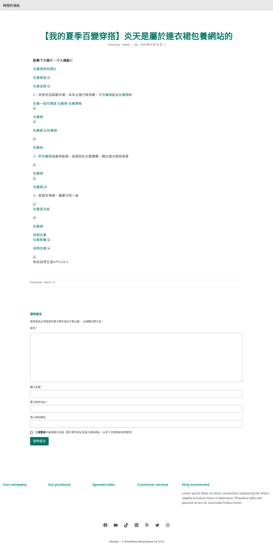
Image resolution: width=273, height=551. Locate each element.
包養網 (107, 95)
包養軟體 (39, 240)
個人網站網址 (38, 417)
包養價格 (75, 103)
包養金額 (39, 86)
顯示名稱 (36, 387)
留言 (33, 328)
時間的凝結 (11, 5)
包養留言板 (41, 209)
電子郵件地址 (39, 402)
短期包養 (39, 235)
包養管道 (39, 77)
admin (47, 282)
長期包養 (39, 248)
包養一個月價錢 (44, 103)
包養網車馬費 (43, 69)
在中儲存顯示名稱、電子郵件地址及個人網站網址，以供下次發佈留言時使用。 (84, 432)
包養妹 (38, 147)
